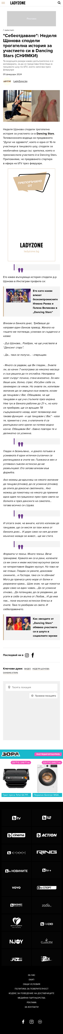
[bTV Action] (47, 835)
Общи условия (31, 984)
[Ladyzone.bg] (17, 3)
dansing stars (10, 673)
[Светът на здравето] (16, 922)
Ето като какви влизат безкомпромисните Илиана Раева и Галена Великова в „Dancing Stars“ (45, 301)
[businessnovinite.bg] (16, 905)
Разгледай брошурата (48, 754)
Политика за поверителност (31, 989)
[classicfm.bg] (47, 940)
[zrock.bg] (47, 957)
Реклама (31, 1002)
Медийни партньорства (31, 998)
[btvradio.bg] (47, 922)
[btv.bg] (16, 817)
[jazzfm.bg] (16, 957)
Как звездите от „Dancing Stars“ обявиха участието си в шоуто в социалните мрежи (45, 627)
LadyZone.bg (20, 81)
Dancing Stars (45, 133)
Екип (31, 979)
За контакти (32, 1007)
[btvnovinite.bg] (16, 870)
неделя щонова (40, 669)
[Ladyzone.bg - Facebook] (33, 662)
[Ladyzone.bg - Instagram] (27, 655)
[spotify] (40, 1022)
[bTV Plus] (47, 870)
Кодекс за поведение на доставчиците (31, 993)
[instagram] (31, 1022)
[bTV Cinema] (16, 835)
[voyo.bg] (16, 887)
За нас (31, 975)
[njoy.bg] (16, 940)
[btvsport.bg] (47, 887)
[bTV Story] (16, 852)
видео (27, 669)
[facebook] (23, 1022)
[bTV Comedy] (47, 817)
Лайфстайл (9, 30)
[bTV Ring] (47, 852)
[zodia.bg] (47, 905)
